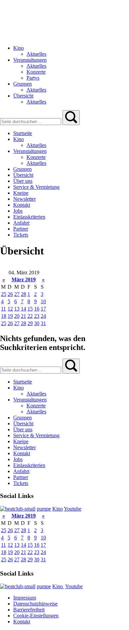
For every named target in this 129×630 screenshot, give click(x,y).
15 (30, 309)
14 (23, 309)
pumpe (44, 509)
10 (43, 301)
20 (17, 316)
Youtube (72, 509)
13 (17, 309)
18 (3, 316)
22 (30, 316)
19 (10, 316)
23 (36, 316)
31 (43, 323)
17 (43, 309)
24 (43, 316)
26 (10, 294)
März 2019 (24, 279)
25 (3, 294)
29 (30, 323)
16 (36, 309)
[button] (71, 117)
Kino (57, 509)
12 (10, 309)
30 (36, 323)
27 (17, 294)
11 (3, 309)
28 (23, 294)
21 (23, 316)
